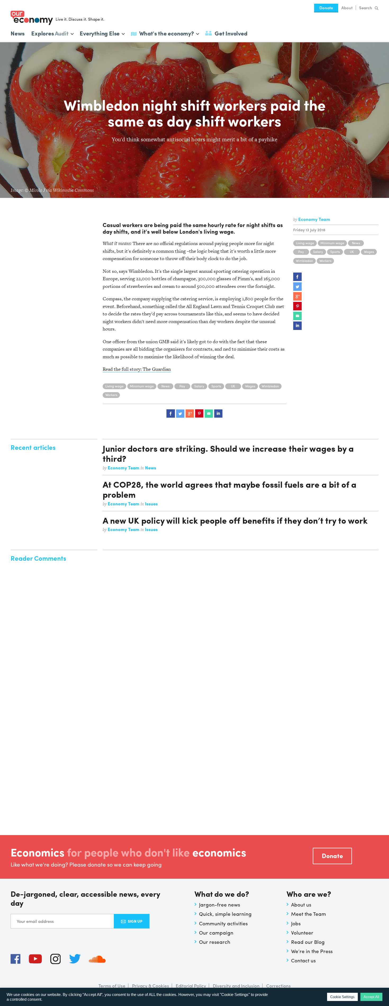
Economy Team (314, 219)
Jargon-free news (219, 904)
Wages (369, 251)
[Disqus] (241, 620)
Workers (325, 260)
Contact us (303, 960)
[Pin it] (297, 306)
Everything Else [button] (100, 33)
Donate (326, 8)
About (346, 8)
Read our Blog (308, 941)
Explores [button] (49, 33)
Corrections (278, 985)
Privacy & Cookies (150, 985)
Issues (151, 503)
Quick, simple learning (225, 913)
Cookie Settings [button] (342, 997)
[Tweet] (297, 286)
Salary (318, 251)
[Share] (297, 277)
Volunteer (302, 932)
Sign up (135, 921)
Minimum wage (332, 243)
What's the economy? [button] (166, 33)
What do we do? (222, 894)
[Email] (297, 316)
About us (301, 904)
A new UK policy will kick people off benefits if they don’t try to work (235, 520)
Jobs (296, 923)
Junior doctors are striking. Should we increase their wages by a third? (228, 453)
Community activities (223, 923)
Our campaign (216, 932)
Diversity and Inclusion (236, 985)
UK (352, 251)
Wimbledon (304, 260)
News (18, 33)
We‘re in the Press (312, 951)
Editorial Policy (191, 985)
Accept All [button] (371, 997)
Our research (214, 941)
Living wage (305, 243)
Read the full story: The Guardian (137, 369)
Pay (301, 251)
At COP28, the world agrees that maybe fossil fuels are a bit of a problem (229, 489)
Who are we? (309, 894)
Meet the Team (308, 913)
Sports (335, 251)
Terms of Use (111, 985)
